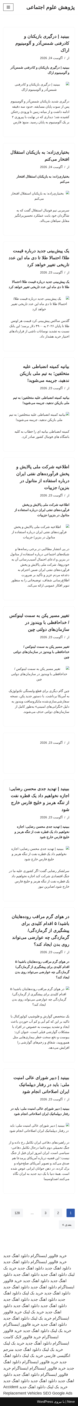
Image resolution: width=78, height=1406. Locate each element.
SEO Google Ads (57, 1393)
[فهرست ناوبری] (8, 7)
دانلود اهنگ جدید (16, 1256)
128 (17, 1213)
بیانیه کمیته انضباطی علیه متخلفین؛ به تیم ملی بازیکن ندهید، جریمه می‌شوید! (44, 373)
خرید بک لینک (32, 1293)
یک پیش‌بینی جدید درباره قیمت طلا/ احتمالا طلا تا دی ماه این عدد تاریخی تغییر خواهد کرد (39, 257)
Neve (71, 1401)
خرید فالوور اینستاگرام (49, 1256)
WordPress (45, 1401)
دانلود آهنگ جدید (38, 1343)
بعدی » (67, 1224)
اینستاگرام (20, 1368)
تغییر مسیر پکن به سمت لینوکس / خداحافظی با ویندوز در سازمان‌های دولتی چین (39, 622)
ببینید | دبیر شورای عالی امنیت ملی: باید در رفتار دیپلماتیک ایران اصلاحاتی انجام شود (41, 1084)
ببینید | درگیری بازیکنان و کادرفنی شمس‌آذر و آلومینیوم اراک (42, 43)
